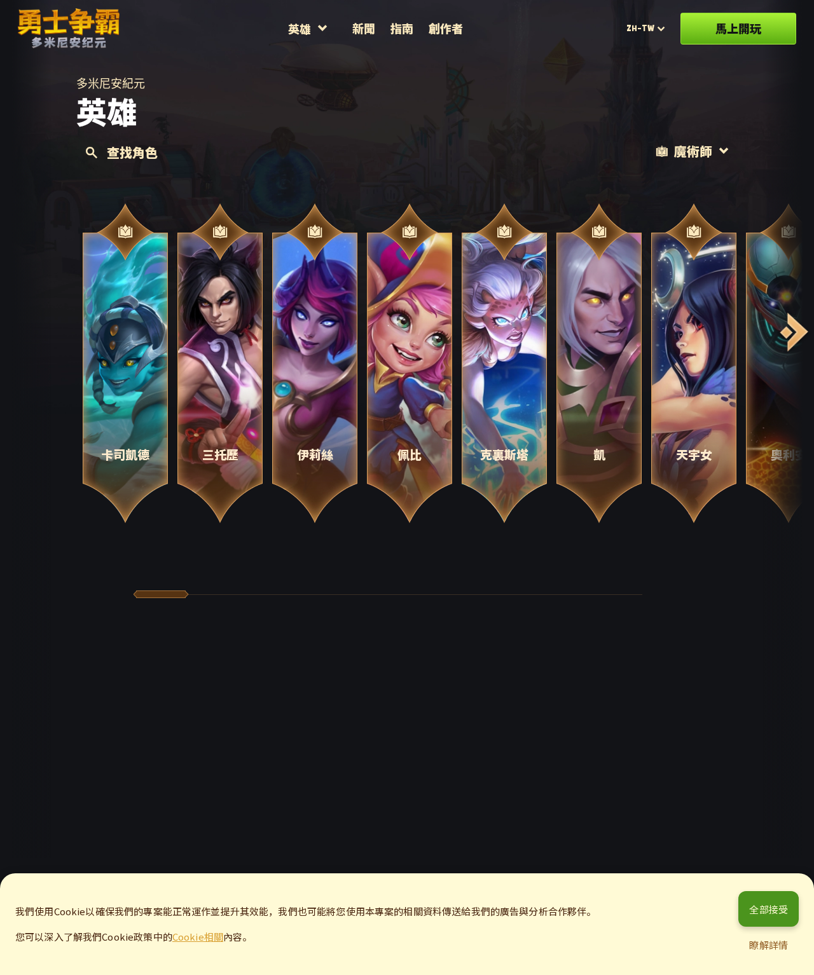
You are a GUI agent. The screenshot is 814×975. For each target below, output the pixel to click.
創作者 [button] (446, 28)
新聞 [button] (363, 28)
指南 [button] (401, 28)
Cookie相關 (197, 936)
